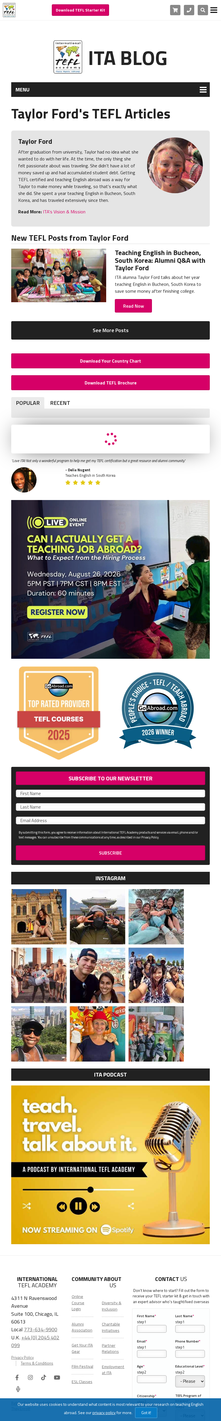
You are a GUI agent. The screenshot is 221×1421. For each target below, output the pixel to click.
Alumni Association (82, 1327)
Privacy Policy (22, 1357)
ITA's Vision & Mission (63, 211)
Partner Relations (110, 1348)
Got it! (146, 1412)
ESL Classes (82, 1381)
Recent (60, 403)
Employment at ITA (113, 1369)
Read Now (133, 305)
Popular (28, 403)
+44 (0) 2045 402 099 (35, 1341)
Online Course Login (78, 1302)
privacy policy (104, 1412)
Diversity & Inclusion (111, 1306)
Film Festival (82, 1366)
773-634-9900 (40, 1329)
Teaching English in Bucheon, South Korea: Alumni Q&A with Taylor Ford (160, 260)
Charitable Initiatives (111, 1327)
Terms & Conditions (37, 1363)
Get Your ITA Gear (82, 1348)
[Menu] (213, 10)
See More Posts (111, 330)
